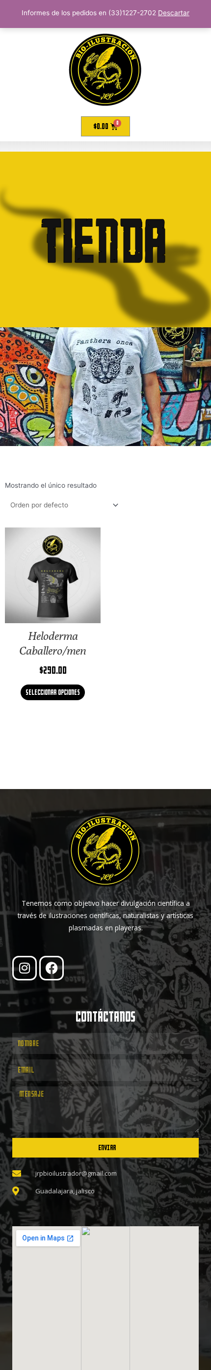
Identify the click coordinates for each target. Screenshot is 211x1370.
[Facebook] (51, 968)
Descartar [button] (173, 13)
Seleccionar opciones (53, 692)
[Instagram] (24, 968)
